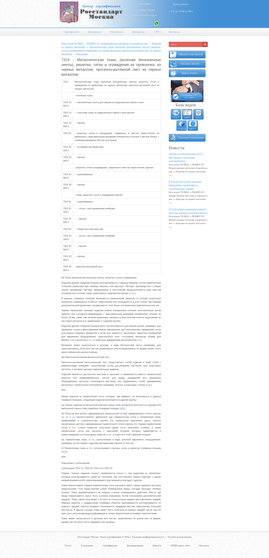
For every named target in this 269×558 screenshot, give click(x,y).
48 (135, 424)
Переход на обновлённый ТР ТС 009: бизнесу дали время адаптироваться (186, 157)
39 (62, 417)
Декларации (95, 31)
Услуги (67, 545)
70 (73, 417)
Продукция (117, 31)
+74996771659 (145, 10)
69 (111, 420)
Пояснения (82, 54)
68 (67, 417)
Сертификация (109, 545)
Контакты (175, 31)
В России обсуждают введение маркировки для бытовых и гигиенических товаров (185, 185)
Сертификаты (72, 31)
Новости (157, 545)
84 (124, 443)
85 (131, 443)
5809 (121, 408)
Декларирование (135, 545)
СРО (157, 31)
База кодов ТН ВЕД (72, 43)
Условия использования (179, 536)
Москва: (145, 4)
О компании (87, 545)
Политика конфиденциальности (148, 536)
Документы (139, 31)
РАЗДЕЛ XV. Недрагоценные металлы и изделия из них (117, 43)
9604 (63, 451)
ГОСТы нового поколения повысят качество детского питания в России (188, 210)
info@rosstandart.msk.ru (145, 15)
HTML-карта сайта (180, 545)
